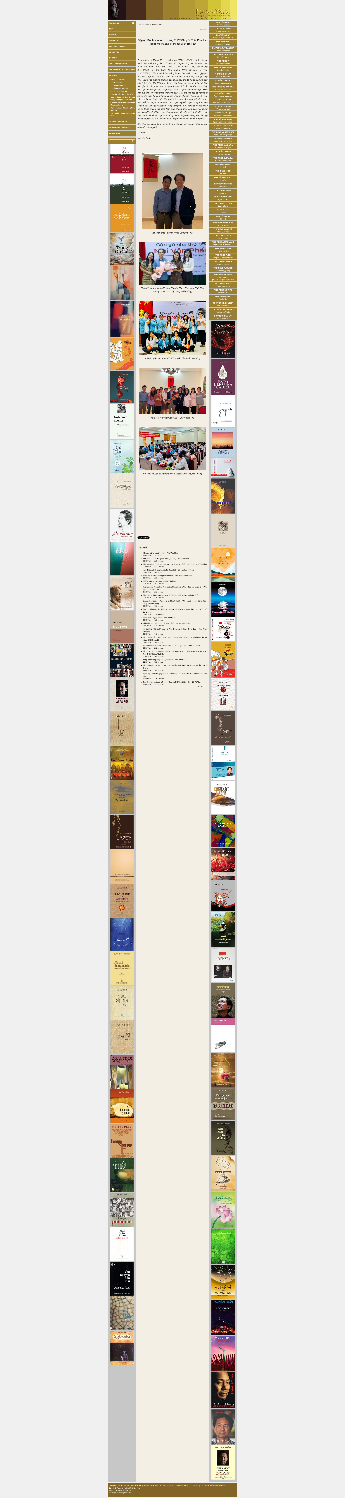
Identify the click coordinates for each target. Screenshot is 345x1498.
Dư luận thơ (193, 1486)
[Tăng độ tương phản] (204, 36)
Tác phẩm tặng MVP (118, 64)
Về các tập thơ (116, 82)
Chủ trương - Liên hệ (216, 1486)
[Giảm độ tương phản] (207, 36)
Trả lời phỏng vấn (167, 1486)
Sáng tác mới (157, 24)
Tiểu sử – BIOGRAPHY (118, 122)
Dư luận (113, 75)
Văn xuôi (113, 35)
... (206, 687)
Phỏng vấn (114, 52)
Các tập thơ (124, 1486)
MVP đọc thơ (181, 1486)
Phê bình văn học (117, 46)
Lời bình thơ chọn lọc (119, 91)
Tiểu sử (204, 1486)
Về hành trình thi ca (118, 85)
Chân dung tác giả (118, 79)
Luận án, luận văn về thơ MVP (122, 94)
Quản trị (127, 1493)
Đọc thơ (113, 58)
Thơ (111, 29)
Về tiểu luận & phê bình (119, 88)
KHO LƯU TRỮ (115, 133)
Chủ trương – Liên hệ (119, 128)
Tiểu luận (113, 41)
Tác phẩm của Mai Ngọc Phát (122, 69)
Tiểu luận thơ (136, 1486)
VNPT (120, 1493)
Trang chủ (114, 23)
